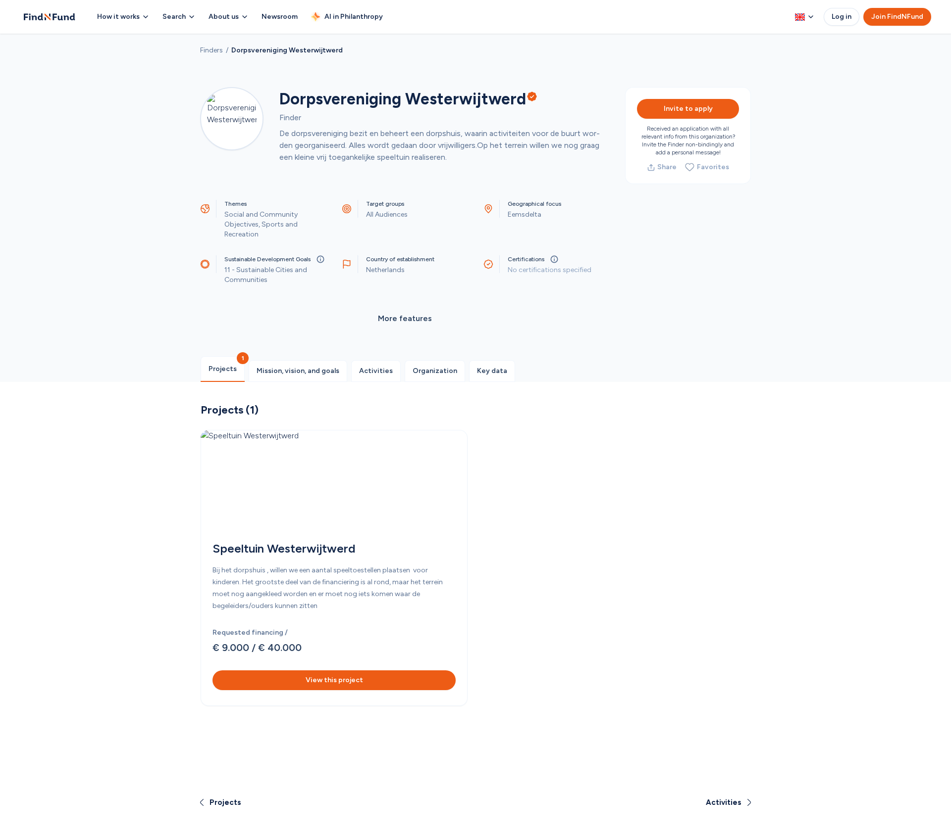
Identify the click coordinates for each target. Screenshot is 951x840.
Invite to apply (688, 108)
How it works (118, 16)
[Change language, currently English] (804, 17)
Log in (841, 16)
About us (224, 16)
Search (174, 16)
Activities (376, 371)
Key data (492, 371)
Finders (211, 50)
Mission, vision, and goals (298, 371)
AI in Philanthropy (353, 16)
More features (405, 318)
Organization (435, 371)
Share (667, 167)
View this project (334, 680)
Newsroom (280, 16)
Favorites (713, 167)
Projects (223, 369)
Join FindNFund (897, 16)
